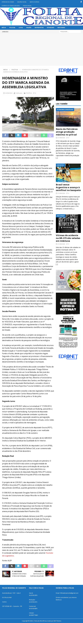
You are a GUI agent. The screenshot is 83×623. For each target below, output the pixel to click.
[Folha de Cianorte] (41, 24)
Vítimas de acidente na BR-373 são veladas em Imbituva (68, 238)
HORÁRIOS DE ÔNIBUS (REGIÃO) (11, 5)
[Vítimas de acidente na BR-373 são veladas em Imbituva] (68, 223)
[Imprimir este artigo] (37, 135)
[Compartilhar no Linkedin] (18, 135)
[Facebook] (81, 2)
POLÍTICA (29, 93)
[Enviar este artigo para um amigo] (31, 135)
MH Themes (57, 621)
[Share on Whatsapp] (44, 135)
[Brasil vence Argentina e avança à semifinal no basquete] (68, 173)
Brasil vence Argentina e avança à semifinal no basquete (68, 187)
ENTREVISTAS (39, 27)
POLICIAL (12, 27)
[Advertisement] (41, 50)
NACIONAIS (61, 27)
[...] (57, 158)
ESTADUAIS (50, 27)
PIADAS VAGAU (27, 5)
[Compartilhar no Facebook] (5, 135)
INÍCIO (4, 27)
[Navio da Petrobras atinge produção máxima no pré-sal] (68, 117)
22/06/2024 (8, 93)
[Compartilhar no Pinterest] (25, 135)
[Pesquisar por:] (70, 31)
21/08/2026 (61, 138)
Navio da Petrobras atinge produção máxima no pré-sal (67, 132)
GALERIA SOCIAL (21, 2)
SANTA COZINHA (34, 2)
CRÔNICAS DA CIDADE (8, 2)
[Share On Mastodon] (50, 135)
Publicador (18, 93)
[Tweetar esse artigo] (12, 135)
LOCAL (21, 27)
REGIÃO (28, 27)
